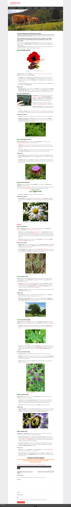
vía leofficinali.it (31, 180)
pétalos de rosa (49, 249)
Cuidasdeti (24, 35)
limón (31, 411)
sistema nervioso (50, 449)
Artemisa (26, 466)
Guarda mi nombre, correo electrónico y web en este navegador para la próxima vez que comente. (32, 499)
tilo (46, 298)
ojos (32, 251)
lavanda (44, 298)
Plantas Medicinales (37, 464)
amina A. (28, 185)
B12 (44, 99)
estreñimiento (33, 119)
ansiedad (26, 439)
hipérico (37, 159)
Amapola (18, 50)
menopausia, (27, 402)
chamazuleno (19, 229)
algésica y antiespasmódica (27, 438)
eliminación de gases (37, 233)
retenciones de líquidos (32, 326)
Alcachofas (23, 464)
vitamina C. (40, 229)
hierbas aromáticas (28, 464)
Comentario (19, 479)
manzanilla (42, 249)
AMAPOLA (22, 466)
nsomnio (49, 284)
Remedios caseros (41, 466)
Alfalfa (18, 466)
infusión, (25, 239)
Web (17, 497)
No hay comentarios (29, 35)
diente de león (38, 198)
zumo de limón (49, 245)
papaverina (35, 73)
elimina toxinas (27, 188)
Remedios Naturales (43, 464)
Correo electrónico (20, 494)
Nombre (18, 492)
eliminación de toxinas (22, 146)
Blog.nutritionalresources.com (31, 392)
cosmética (32, 283)
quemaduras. (37, 287)
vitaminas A (28, 396)
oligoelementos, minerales (36, 96)
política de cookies (56, 505)
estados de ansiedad (21, 284)
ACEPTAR (35, 506)
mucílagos (47, 73)
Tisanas (19, 468)
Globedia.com (28, 317)
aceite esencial (25, 142)
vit (26, 185)
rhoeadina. (40, 73)
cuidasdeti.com (15, 3)
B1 (40, 99)
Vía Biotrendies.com (26, 429)
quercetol (41, 433)
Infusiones (32, 464)
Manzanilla (19, 224)
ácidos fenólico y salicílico (33, 229)
